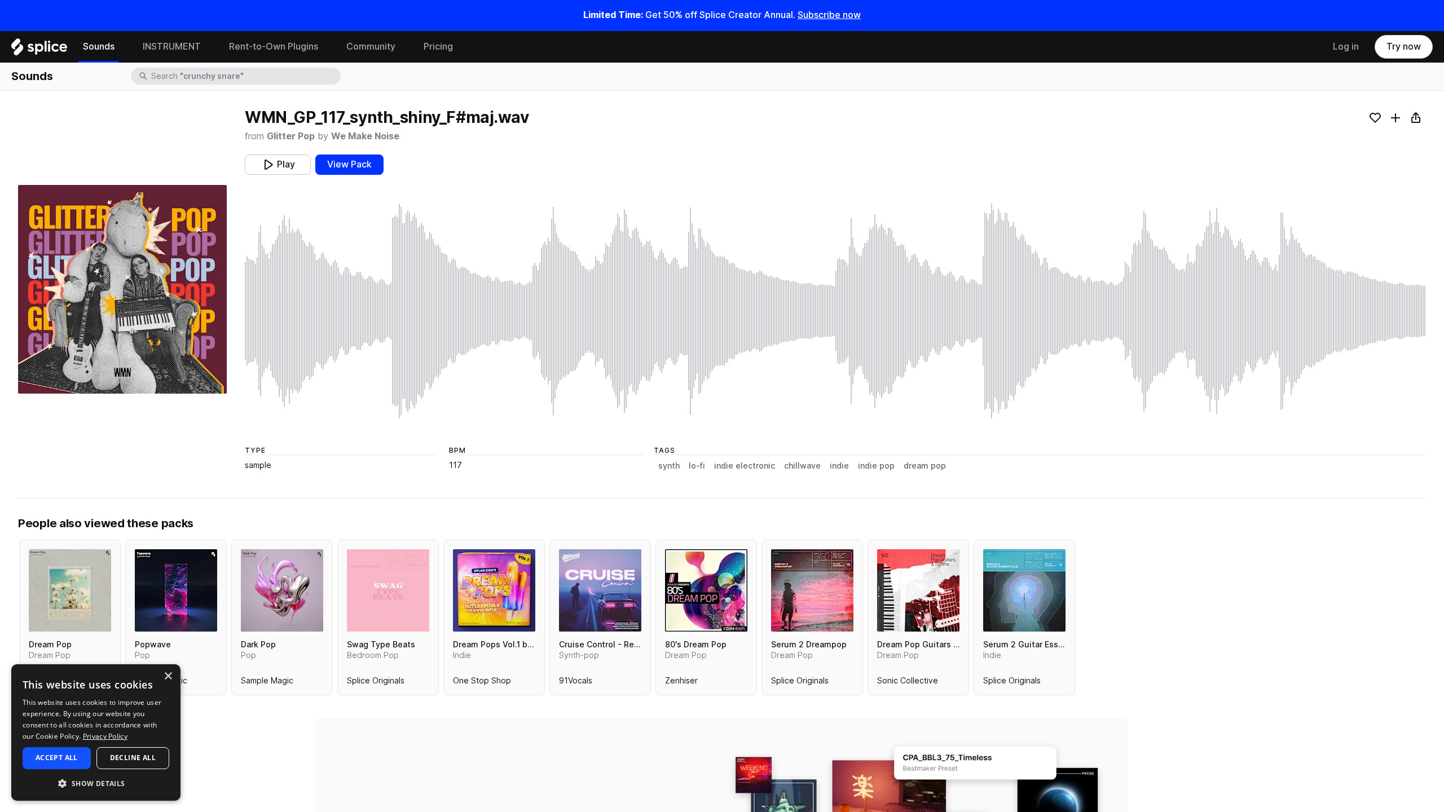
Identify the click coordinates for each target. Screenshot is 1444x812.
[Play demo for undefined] (122, 289)
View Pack (349, 164)
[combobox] (244, 76)
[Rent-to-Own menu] (327, 47)
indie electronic (744, 465)
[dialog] (95, 732)
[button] (96, 782)
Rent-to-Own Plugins (273, 46)
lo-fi (697, 465)
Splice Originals (375, 683)
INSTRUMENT (172, 46)
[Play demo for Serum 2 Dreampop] (812, 590)
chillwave (802, 465)
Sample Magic (267, 683)
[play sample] (835, 311)
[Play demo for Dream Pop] (70, 590)
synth (669, 465)
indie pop (876, 465)
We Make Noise (365, 136)
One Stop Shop (482, 683)
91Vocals (575, 683)
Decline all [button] (133, 757)
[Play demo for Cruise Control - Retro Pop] (600, 590)
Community (370, 46)
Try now (1403, 46)
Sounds (99, 46)
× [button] (168, 676)
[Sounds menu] (123, 47)
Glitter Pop (291, 136)
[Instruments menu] (209, 47)
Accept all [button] (57, 757)
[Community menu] (404, 47)
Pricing (438, 46)
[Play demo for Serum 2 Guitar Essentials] (1024, 590)
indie (839, 465)
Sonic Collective (907, 683)
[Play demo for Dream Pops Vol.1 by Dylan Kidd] (494, 590)
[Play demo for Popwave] (176, 590)
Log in (1346, 46)
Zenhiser (681, 683)
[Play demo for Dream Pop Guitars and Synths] (918, 590)
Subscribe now (829, 15)
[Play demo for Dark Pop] (282, 590)
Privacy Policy (105, 736)
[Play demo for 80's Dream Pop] (706, 590)
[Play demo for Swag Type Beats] (388, 590)
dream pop (925, 465)
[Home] (39, 49)
